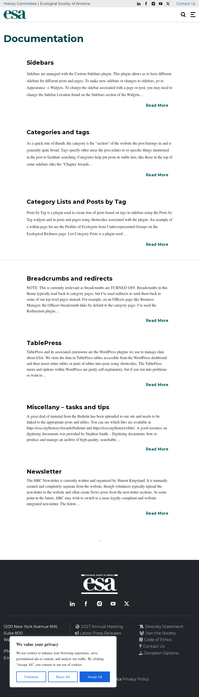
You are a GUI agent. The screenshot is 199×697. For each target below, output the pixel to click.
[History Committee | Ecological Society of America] (15, 14)
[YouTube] (160, 3)
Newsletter (44, 471)
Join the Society (160, 633)
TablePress (44, 342)
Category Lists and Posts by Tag (76, 201)
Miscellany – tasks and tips (68, 407)
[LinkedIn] (138, 3)
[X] (168, 3)
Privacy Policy (135, 679)
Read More (157, 105)
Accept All (94, 676)
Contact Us (185, 3)
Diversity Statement (163, 626)
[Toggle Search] (183, 14)
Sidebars (40, 62)
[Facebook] (146, 3)
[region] (63, 661)
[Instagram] (153, 3)
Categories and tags (58, 132)
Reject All (63, 676)
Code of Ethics (157, 639)
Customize (31, 676)
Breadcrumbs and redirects (69, 278)
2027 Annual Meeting (101, 626)
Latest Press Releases (100, 633)
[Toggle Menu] (193, 14)
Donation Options (160, 653)
